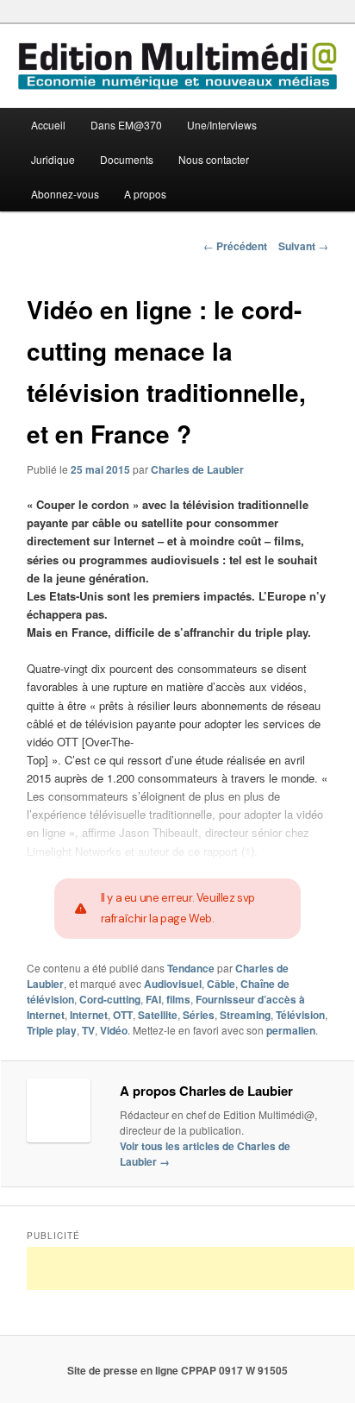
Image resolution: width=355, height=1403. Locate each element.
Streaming (245, 1014)
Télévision (300, 1014)
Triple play (52, 1030)
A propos (145, 193)
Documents (126, 159)
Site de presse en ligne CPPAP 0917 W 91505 (177, 1370)
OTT (123, 1014)
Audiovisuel (173, 983)
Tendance (191, 968)
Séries (199, 1014)
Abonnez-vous (65, 193)
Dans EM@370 (126, 124)
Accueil (48, 124)
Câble (221, 983)
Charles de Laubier (197, 469)
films (178, 999)
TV (88, 1030)
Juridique (53, 159)
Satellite (158, 1014)
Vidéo (114, 1030)
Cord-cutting (109, 999)
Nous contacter (213, 159)
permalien (290, 1030)
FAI (153, 999)
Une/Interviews (222, 124)
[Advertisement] (190, 1268)
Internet (89, 1014)
